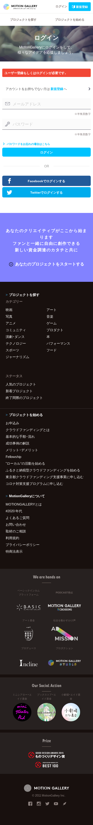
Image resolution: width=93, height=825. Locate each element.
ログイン (61, 6)
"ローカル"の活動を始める (25, 463)
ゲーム (51, 323)
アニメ (11, 323)
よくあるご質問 (17, 517)
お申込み (12, 422)
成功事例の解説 (17, 443)
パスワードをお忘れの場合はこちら (28, 144)
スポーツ (12, 350)
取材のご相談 (16, 531)
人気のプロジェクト (21, 384)
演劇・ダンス (15, 336)
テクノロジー (16, 343)
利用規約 (12, 537)
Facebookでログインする (46, 181)
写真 (9, 316)
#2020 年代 (14, 510)
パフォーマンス (58, 343)
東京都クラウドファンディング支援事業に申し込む (45, 476)
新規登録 (82, 6)
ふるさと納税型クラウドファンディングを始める (43, 470)
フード (51, 350)
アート (51, 309)
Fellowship (13, 456)
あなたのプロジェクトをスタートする (49, 264)
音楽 (49, 316)
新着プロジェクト (19, 390)
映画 (9, 309)
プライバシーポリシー (23, 544)
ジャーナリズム (17, 356)
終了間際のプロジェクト (24, 397)
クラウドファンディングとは (28, 429)
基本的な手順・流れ (20, 436)
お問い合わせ (16, 524)
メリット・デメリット (22, 449)
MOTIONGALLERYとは (24, 504)
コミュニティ (16, 329)
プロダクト (54, 329)
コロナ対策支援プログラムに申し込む (34, 483)
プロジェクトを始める (69, 19)
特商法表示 (14, 551)
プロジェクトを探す (23, 19)
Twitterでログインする (46, 192)
